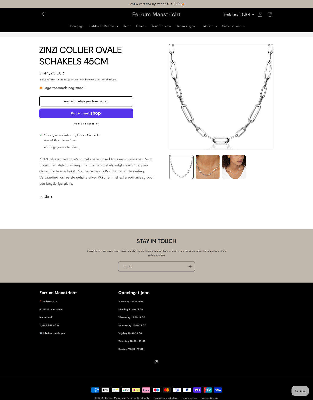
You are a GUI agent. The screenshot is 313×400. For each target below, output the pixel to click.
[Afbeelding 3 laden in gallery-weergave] (234, 167)
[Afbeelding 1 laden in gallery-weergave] (181, 167)
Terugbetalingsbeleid (165, 397)
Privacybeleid (189, 397)
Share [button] (48, 196)
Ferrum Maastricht (115, 398)
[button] (44, 14)
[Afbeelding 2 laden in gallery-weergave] (207, 167)
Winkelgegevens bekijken (61, 147)
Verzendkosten (65, 79)
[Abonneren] (190, 266)
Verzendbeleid (210, 397)
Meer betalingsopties (86, 124)
